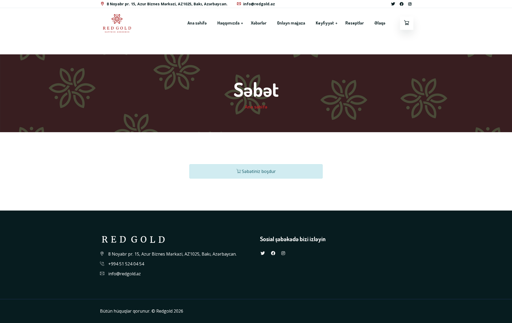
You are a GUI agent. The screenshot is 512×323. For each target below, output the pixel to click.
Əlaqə (379, 23)
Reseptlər (354, 23)
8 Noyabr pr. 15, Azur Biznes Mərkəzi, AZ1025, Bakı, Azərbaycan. (166, 3)
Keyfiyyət (325, 23)
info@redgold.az (259, 3)
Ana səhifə (197, 23)
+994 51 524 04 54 (126, 264)
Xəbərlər (258, 23)
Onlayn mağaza (291, 23)
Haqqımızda (228, 23)
